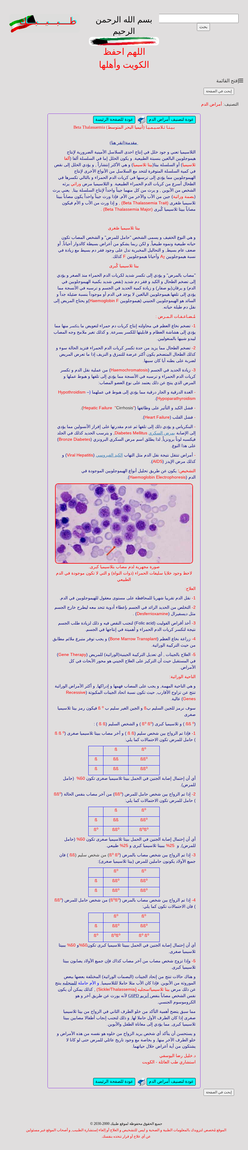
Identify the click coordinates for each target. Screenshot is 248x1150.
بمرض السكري (161, 433)
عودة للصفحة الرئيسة (114, 119)
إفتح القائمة (227, 80)
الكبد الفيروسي (109, 455)
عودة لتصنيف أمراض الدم (171, 119)
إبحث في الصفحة (219, 91)
